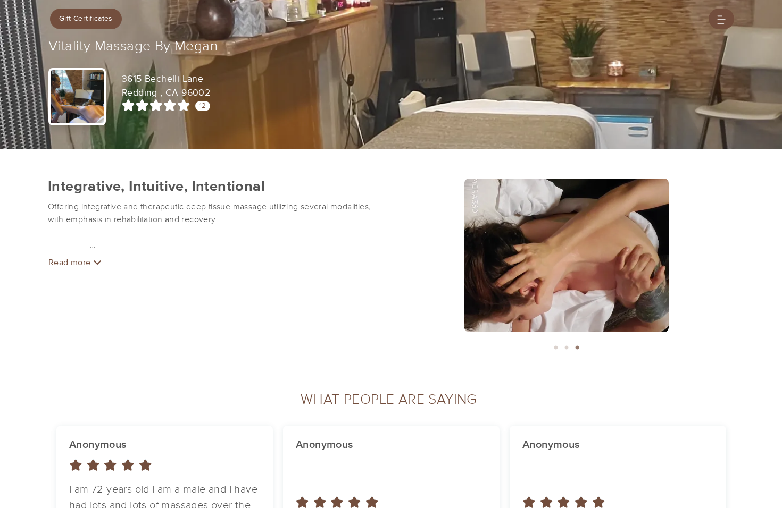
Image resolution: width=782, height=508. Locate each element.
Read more (70, 262)
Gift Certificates (86, 18)
